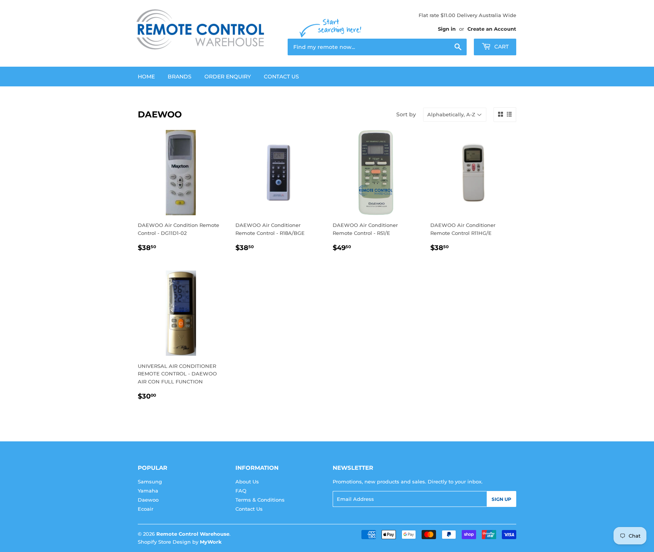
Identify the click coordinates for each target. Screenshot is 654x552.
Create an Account (491, 29)
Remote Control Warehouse (192, 534)
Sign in (447, 29)
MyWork (211, 542)
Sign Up (501, 499)
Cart (501, 46)
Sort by (406, 114)
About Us (247, 482)
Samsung (150, 482)
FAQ (240, 491)
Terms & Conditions (260, 500)
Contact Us (281, 76)
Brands (180, 76)
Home (146, 76)
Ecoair (145, 509)
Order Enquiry (227, 76)
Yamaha (148, 491)
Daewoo (148, 500)
